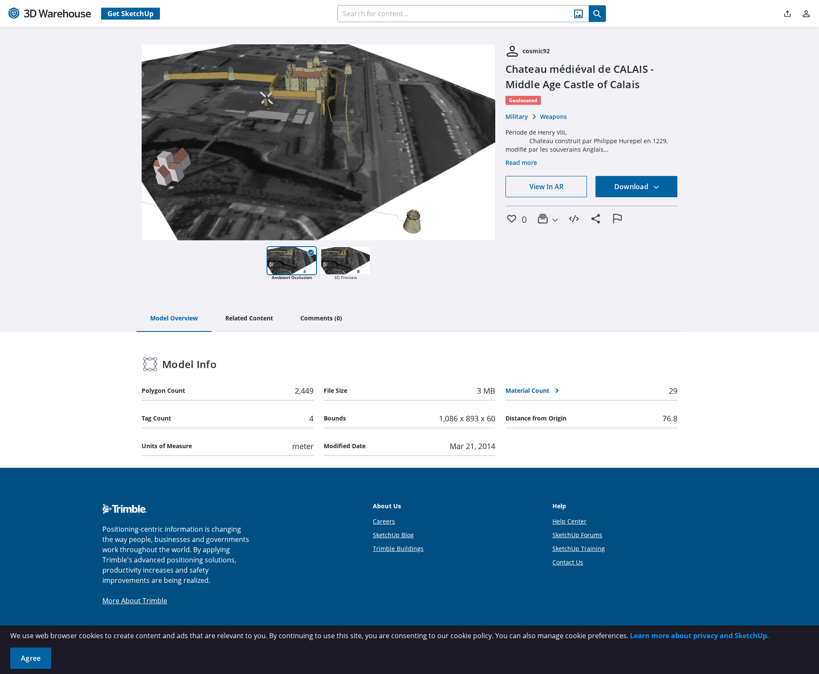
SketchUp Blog (393, 535)
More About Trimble (134, 600)
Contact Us (567, 562)
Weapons (553, 116)
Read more (521, 162)
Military (516, 116)
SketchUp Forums (577, 535)
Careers (384, 521)
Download (632, 186)
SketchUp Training (578, 548)
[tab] (174, 318)
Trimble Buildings (398, 548)
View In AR (546, 186)
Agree (31, 658)
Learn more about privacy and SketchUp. (699, 635)
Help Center (569, 521)
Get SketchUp (130, 13)
